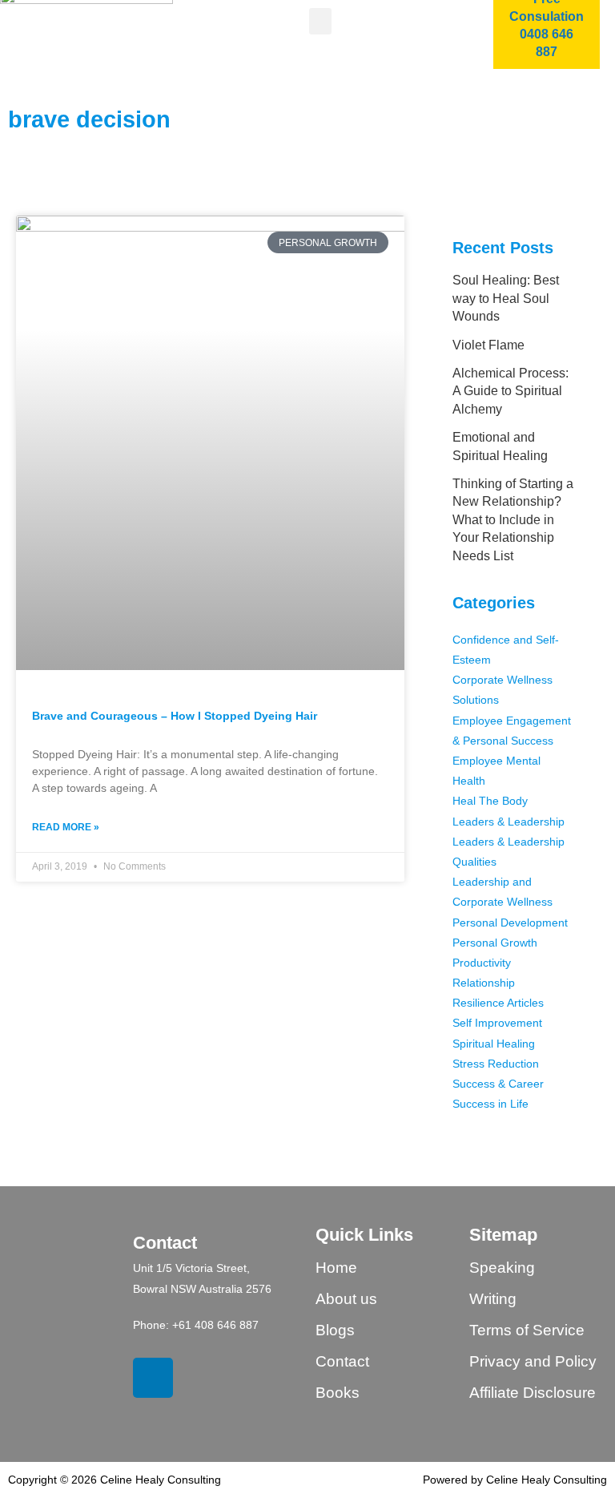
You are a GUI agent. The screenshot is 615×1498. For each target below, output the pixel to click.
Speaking (502, 1267)
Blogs (335, 1330)
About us (346, 1298)
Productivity (481, 962)
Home (336, 1267)
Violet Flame (488, 345)
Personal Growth (494, 942)
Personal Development (510, 922)
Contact (342, 1361)
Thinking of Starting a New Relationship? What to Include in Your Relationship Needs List (512, 520)
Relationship (483, 982)
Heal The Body (490, 800)
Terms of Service (527, 1330)
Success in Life (490, 1103)
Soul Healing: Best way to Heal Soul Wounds (505, 298)
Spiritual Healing (493, 1043)
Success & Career (498, 1083)
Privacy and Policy (533, 1361)
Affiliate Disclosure (532, 1392)
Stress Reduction (495, 1063)
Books (338, 1392)
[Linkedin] (153, 1378)
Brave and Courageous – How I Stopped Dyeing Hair (174, 715)
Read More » (65, 827)
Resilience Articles (498, 1002)
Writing (493, 1298)
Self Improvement (497, 1022)
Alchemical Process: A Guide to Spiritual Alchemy (510, 391)
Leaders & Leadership (508, 821)
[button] (320, 21)
